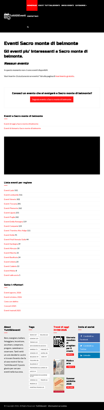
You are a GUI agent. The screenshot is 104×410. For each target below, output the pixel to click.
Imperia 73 (34, 349)
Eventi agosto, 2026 (12, 292)
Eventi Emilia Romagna (13, 221)
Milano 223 (44, 335)
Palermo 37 (34, 364)
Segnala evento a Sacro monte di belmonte (51, 99)
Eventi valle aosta (11, 275)
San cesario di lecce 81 (38, 346)
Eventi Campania (11, 226)
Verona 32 (34, 380)
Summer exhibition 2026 (71, 381)
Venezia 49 (34, 353)
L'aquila (70, 367)
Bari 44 (44, 357)
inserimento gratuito (64, 76)
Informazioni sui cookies (57, 406)
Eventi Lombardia (11, 195)
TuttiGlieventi (41, 406)
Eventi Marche (10, 253)
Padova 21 (33, 383)
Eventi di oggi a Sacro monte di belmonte (21, 124)
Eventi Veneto (10, 199)
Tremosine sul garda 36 (38, 367)
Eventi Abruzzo (10, 248)
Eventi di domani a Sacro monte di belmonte (22, 128)
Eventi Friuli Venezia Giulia (15, 239)
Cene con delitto (11, 301)
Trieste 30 (44, 380)
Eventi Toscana (10, 204)
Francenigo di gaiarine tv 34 (38, 375)
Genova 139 (34, 338)
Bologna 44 (34, 357)
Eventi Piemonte (11, 208)
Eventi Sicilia (9, 235)
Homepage (32, 5)
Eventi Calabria (10, 266)
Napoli (70, 354)
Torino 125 (34, 342)
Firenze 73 (44, 349)
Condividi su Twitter (87, 347)
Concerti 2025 (10, 306)
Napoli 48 (44, 353)
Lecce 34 (33, 371)
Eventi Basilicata (11, 257)
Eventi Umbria (10, 262)
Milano (70, 387)
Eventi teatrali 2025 (12, 310)
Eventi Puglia (9, 217)
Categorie (80, 5)
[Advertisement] (52, 156)
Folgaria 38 (34, 360)
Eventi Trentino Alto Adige (15, 230)
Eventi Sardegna (11, 244)
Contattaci (32, 16)
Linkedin (86, 355)
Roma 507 (33, 335)
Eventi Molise (9, 271)
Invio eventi (67, 5)
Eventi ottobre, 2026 (13, 297)
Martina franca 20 (37, 387)
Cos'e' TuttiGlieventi (49, 5)
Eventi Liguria (9, 212)
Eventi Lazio (9, 190)
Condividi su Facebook (87, 338)
